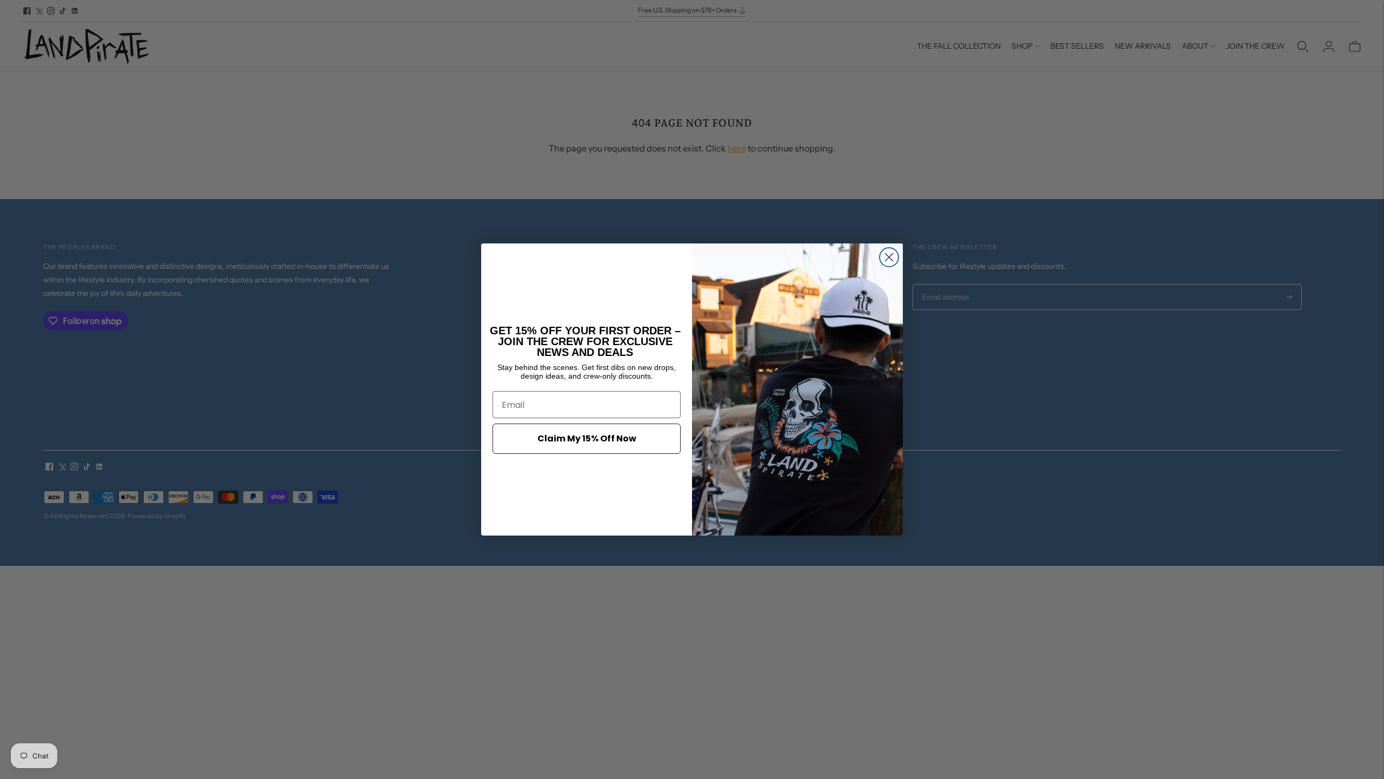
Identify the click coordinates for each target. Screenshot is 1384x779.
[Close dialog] (889, 257)
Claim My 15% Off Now (586, 438)
